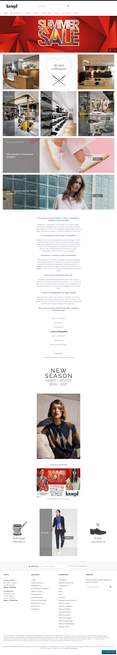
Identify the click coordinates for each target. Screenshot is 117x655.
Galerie (60, 588)
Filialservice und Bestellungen (39, 600)
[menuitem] (54, 6)
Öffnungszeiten (62, 580)
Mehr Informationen (71, 648)
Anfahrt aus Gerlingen (64, 615)
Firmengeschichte (63, 585)
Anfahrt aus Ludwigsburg (65, 606)
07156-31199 (9, 580)
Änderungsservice (36, 585)
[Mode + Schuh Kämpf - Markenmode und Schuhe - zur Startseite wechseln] (12, 6)
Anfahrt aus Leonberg (64, 609)
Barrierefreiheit (35, 606)
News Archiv (61, 597)
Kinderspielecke (35, 609)
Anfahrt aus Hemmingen (64, 618)
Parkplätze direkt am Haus (38, 603)
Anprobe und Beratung (37, 583)
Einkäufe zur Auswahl (36, 591)
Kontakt (60, 591)
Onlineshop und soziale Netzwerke (67, 600)
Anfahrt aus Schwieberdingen (66, 624)
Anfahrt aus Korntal (63, 626)
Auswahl (33, 580)
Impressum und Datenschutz (66, 583)
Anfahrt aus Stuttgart (64, 603)
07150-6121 (9, 591)
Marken (60, 594)
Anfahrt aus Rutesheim (64, 612)
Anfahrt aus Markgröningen (65, 621)
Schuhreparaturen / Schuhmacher (40, 588)
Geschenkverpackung (37, 597)
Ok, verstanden (109, 652)
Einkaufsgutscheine (36, 594)
